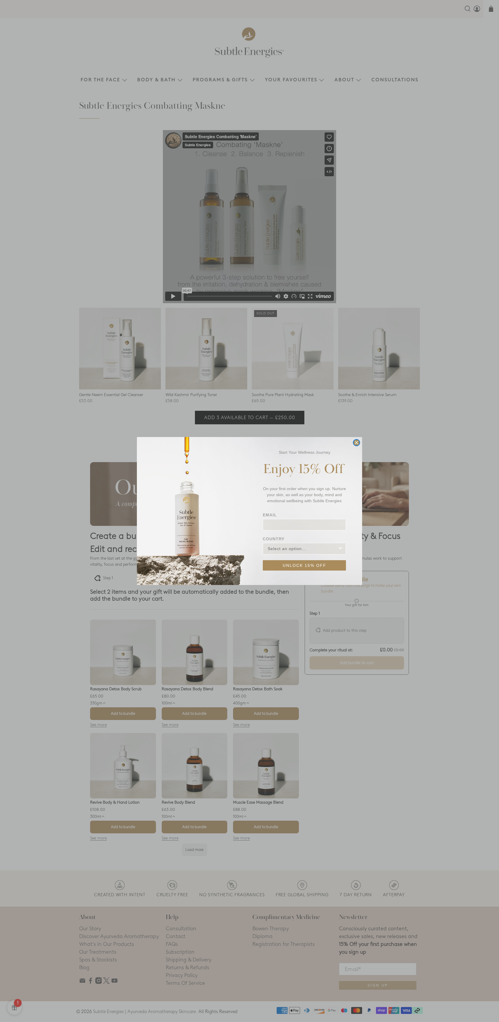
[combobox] (303, 548)
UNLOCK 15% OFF (304, 565)
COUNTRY (273, 539)
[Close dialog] (356, 442)
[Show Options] (340, 548)
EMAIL (270, 515)
